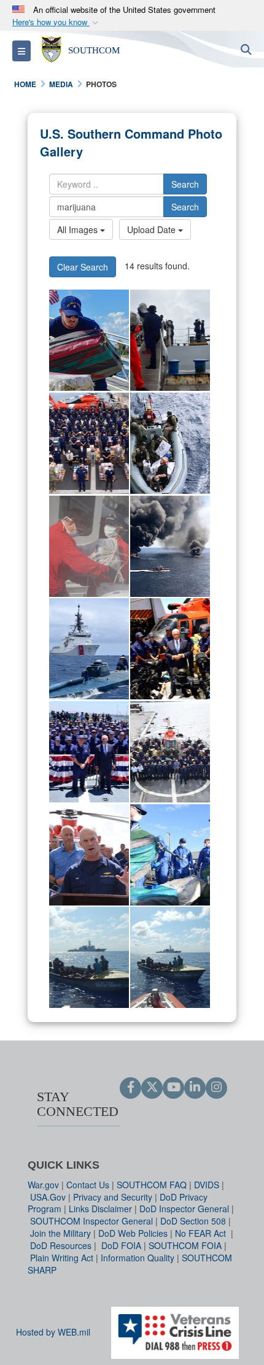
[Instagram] (216, 1088)
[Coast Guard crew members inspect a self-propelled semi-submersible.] (89, 648)
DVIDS (206, 1185)
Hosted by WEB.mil (53, 1332)
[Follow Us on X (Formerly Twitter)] (152, 1088)
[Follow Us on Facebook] (130, 1088)
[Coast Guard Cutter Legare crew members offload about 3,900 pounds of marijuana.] (170, 340)
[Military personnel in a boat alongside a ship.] (170, 443)
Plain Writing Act (61, 1258)
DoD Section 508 (193, 1221)
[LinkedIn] (195, 1088)
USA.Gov (48, 1197)
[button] (56, 22)
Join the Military (60, 1233)
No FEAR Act (201, 1233)
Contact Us (87, 1185)
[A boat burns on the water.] (170, 546)
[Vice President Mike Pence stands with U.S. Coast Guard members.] (89, 751)
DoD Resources (60, 1245)
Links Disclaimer (100, 1208)
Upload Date (152, 229)
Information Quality (137, 1258)
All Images (78, 229)
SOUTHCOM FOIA (185, 1245)
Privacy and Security (112, 1197)
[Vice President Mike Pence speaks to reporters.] (170, 648)
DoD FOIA (121, 1245)
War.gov (43, 1185)
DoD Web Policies (133, 1233)
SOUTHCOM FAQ (152, 1185)
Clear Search (82, 267)
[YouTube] (173, 1088)
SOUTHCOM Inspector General (91, 1221)
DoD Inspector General (184, 1208)
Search (185, 184)
